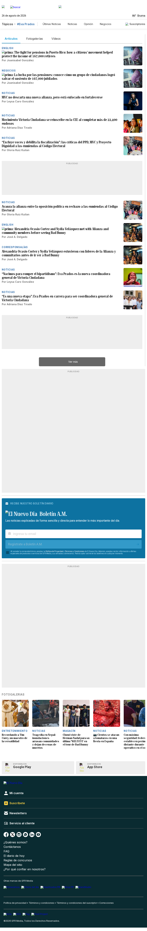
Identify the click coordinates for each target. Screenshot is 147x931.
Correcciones (106, 903)
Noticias (72, 24)
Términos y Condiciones (74, 551)
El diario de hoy (14, 856)
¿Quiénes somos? (15, 842)
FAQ (6, 851)
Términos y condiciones (41, 903)
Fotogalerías (13, 694)
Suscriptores (137, 24)
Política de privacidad (15, 903)
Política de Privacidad (54, 551)
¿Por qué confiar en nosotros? (25, 869)
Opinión (88, 24)
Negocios (105, 24)
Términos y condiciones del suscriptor (76, 903)
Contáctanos (12, 847)
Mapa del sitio (13, 865)
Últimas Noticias (52, 24)
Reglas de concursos (18, 860)
